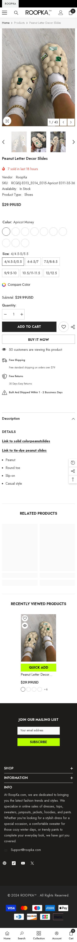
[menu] (4, 12)
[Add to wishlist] (64, 327)
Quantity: (9, 305)
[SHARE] (72, 327)
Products (19, 23)
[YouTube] (23, 863)
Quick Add (38, 667)
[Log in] (61, 12)
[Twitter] (32, 863)
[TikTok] (14, 863)
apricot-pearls (34, 689)
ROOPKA (10, 4)
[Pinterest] (4, 863)
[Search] (16, 12)
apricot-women (28, 689)
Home (5, 23)
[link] (20, 575)
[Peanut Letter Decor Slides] (38, 638)
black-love (39, 689)
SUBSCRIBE (38, 742)
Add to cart (29, 326)
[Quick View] (25, 625)
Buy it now (38, 339)
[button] (63, 122)
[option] (38, 77)
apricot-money (23, 689)
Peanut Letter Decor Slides (37, 674)
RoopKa (21, 177)
